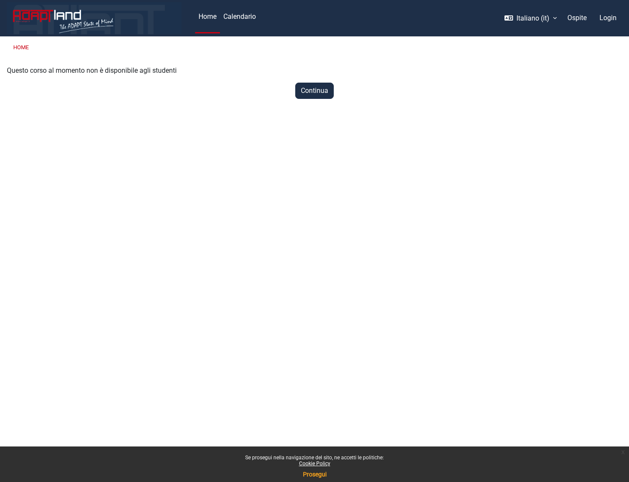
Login (608, 18)
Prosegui (314, 474)
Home (21, 47)
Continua (314, 90)
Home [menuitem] (208, 16)
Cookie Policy (314, 464)
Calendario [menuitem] (239, 16)
